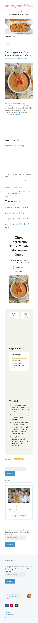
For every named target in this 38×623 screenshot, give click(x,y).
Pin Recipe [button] (18, 271)
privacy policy (9, 617)
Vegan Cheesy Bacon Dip (17, 218)
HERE (18, 114)
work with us (9, 615)
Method (25, 318)
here (27, 181)
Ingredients (13, 318)
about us (8, 613)
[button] (26, 355)
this (13, 187)
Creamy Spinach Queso (16, 207)
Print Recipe (19, 267)
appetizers (19, 459)
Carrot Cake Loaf (10, 36)
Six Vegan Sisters (21, 58)
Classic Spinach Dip (14, 213)
